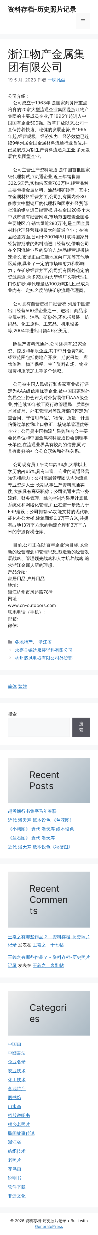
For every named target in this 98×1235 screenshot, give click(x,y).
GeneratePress (49, 1226)
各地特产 (24, 642)
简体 (12, 686)
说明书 (14, 1178)
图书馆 (14, 1097)
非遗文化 (17, 1195)
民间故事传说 (21, 1133)
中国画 (14, 1044)
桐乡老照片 (19, 1124)
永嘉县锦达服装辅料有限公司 (44, 650)
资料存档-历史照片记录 (42, 9)
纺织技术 (17, 1151)
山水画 (14, 1106)
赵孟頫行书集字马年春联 (32, 811)
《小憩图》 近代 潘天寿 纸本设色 (41, 829)
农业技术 (17, 1070)
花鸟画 (14, 1169)
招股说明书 (19, 1115)
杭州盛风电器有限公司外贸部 (44, 658)
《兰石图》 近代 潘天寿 (31, 838)
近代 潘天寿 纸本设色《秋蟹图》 (40, 847)
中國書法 (17, 1053)
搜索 (12, 714)
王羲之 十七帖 (48, 945)
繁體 (22, 686)
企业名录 (17, 1061)
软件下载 (17, 1187)
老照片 (14, 1160)
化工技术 (17, 1079)
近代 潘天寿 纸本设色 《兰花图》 (41, 820)
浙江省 (45, 642)
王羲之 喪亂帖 (48, 965)
